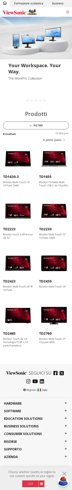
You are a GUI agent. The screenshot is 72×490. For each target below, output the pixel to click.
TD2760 (45, 333)
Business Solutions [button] (21, 426)
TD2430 (45, 281)
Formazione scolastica (28, 3)
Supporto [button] (13, 449)
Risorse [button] (10, 442)
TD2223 (9, 229)
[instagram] (29, 382)
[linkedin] (43, 382)
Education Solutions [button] (23, 419)
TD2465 (9, 333)
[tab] (27, 101)
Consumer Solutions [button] (23, 434)
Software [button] (12, 411)
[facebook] (56, 373)
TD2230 (45, 229)
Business (58, 3)
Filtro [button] (38, 125)
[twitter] (63, 373)
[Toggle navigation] (67, 12)
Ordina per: (62, 133)
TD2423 (9, 281)
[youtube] (36, 382)
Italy (44, 390)
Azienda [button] (11, 457)
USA (30, 484)
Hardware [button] (13, 403)
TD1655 (45, 176)
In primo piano (52, 140)
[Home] (5, 3)
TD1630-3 (11, 176)
